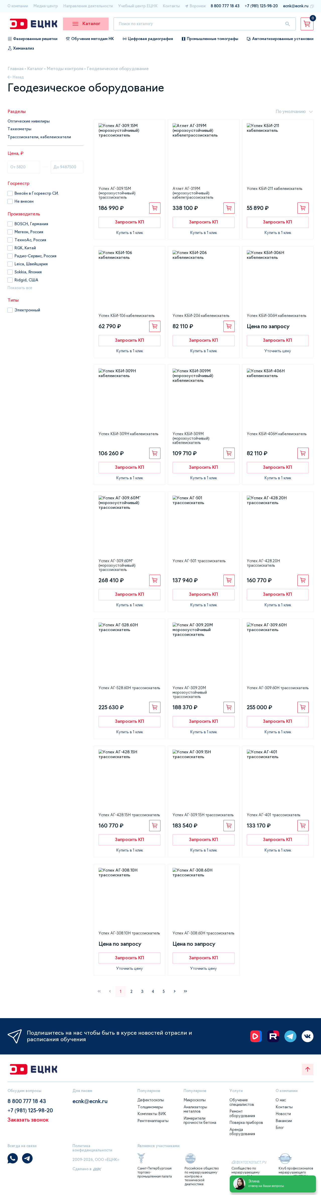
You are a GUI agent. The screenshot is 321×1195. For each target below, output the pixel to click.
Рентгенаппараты (153, 1121)
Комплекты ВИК (151, 1114)
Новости (283, 1114)
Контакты (171, 6)
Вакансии (284, 1121)
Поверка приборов (246, 1122)
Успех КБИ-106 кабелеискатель (126, 315)
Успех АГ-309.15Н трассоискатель (203, 815)
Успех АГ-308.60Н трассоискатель (203, 933)
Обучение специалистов (241, 1102)
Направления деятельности (88, 6)
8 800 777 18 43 (225, 6)
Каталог (35, 69)
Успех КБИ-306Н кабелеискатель (276, 315)
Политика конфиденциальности (92, 1148)
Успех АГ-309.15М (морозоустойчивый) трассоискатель (117, 193)
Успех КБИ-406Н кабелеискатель (276, 434)
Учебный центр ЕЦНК (137, 6)
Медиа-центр (45, 6)
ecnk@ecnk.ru (295, 6)
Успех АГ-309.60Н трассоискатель (277, 688)
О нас (281, 1100)
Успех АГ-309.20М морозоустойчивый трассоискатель (190, 692)
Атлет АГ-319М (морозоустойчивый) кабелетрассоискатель (193, 193)
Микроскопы (195, 1100)
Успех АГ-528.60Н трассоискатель (129, 688)
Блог (280, 1127)
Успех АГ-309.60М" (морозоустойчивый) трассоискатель (117, 565)
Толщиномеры (150, 1107)
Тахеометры (19, 129)
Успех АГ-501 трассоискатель (199, 561)
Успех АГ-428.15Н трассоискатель (129, 815)
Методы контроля (65, 69)
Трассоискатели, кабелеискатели (39, 137)
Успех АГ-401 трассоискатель (273, 815)
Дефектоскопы (150, 1100)
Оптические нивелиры (29, 121)
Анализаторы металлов (195, 1109)
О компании (18, 6)
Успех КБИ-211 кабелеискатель (274, 188)
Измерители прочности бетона (200, 1121)
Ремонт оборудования (242, 1114)
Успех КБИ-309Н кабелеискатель (128, 434)
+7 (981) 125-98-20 (261, 6)
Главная (16, 69)
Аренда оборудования (242, 1132)
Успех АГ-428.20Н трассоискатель (263, 563)
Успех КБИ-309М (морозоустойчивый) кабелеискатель (191, 438)
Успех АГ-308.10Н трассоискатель (129, 933)
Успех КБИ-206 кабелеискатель (201, 315)
